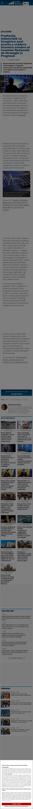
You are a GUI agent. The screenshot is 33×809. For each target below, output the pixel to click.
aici (5, 782)
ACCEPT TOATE (16, 804)
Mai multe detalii (9, 773)
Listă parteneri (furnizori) (6, 800)
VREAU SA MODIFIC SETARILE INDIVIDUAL (16, 806)
